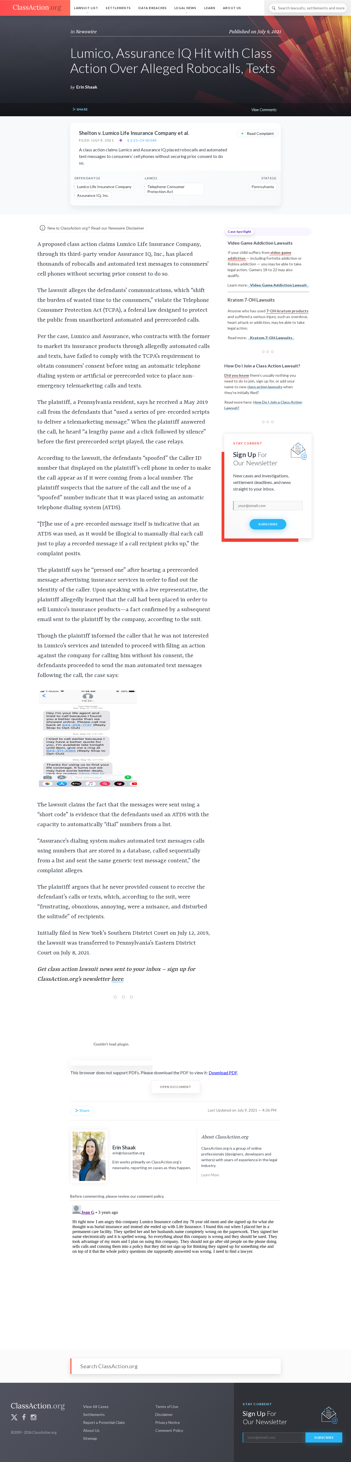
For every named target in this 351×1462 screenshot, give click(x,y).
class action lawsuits (264, 386)
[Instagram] (33, 1418)
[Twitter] (14, 1418)
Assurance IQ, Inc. (93, 195)
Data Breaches (152, 8)
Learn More (210, 1174)
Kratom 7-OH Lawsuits (271, 337)
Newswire (86, 32)
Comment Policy (169, 1430)
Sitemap (90, 1438)
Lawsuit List (86, 8)
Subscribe (268, 524)
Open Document (175, 1087)
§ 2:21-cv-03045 (142, 140)
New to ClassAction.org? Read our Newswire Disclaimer (95, 228)
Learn (210, 8)
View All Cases (96, 1406)
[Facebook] (24, 1418)
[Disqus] (175, 1271)
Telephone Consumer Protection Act (166, 189)
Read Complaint (257, 133)
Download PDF (223, 1072)
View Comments (263, 109)
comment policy (150, 1196)
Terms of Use (166, 1406)
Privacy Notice (167, 1422)
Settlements (118, 8)
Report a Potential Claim (104, 1422)
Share (82, 109)
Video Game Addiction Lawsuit (278, 285)
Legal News (185, 8)
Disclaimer (164, 1414)
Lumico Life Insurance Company (104, 186)
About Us (232, 8)
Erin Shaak (86, 86)
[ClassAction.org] (35, 8)
